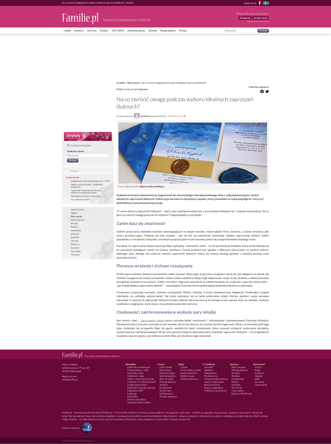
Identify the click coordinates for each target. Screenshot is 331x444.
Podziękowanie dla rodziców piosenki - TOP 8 (90, 181)
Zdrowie (152, 30)
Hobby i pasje (187, 375)
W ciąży (183, 30)
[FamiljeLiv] (266, 3)
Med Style (75, 255)
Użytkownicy (166, 393)
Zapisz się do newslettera (258, 21)
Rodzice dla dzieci (136, 399)
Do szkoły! (75, 248)
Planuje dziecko (78, 220)
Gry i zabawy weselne (80, 199)
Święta (235, 381)
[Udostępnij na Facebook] (262, 92)
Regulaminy (210, 372)
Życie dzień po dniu (190, 370)
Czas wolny (76, 251)
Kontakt (208, 367)
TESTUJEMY (117, 30)
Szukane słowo (75, 151)
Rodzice (104, 30)
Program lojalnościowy (216, 378)
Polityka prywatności (215, 390)
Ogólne (74, 213)
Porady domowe (168, 396)
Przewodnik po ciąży (138, 370)
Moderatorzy (211, 375)
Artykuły (75, 171)
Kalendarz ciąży (135, 372)
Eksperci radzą (167, 372)
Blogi (257, 370)
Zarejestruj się (260, 18)
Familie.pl (128, 89)
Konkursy (79, 30)
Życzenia (259, 381)
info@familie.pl (70, 379)
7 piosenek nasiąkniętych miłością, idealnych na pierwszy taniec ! (86, 191)
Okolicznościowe (189, 378)
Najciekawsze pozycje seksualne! (86, 196)
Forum (258, 367)
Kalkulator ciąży (135, 375)
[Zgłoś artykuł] (184, 116)
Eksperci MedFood (241, 393)
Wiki (257, 378)
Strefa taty (165, 390)
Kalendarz (132, 396)
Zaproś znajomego (214, 381)
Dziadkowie (76, 230)
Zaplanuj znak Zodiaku (139, 402)
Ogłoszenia (165, 367)
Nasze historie (77, 209)
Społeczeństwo (188, 372)
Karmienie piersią (136, 30)
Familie (67, 30)
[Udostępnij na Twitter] (267, 92)
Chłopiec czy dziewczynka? (141, 381)
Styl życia (92, 30)
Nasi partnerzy (212, 384)
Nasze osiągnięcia (213, 387)
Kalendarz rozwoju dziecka (141, 387)
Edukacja (132, 393)
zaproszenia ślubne (152, 320)
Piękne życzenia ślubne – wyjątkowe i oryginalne (87, 185)
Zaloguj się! (245, 18)
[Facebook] (260, 3)
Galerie (259, 375)
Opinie (184, 367)
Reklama (208, 370)
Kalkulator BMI (135, 390)
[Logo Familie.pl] (80, 18)
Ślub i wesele (76, 216)
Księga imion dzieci (137, 384)
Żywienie (75, 237)
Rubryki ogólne (167, 375)
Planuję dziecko (168, 30)
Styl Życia (237, 387)
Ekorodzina (165, 370)
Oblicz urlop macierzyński (140, 378)
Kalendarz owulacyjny (138, 367)
